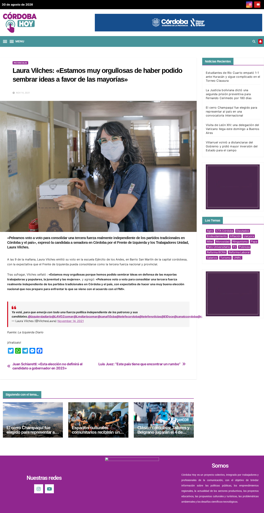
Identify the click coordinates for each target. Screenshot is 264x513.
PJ (234, 247)
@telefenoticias (150, 316)
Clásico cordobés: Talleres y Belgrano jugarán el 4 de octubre (163, 432)
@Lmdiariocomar (85, 316)
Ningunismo (240, 241)
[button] (254, 41)
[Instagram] (38, 488)
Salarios (212, 257)
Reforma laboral (239, 252)
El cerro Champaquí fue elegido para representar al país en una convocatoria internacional (231, 111)
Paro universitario (218, 247)
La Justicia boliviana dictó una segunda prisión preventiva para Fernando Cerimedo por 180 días (228, 94)
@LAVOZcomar (62, 316)
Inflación (235, 236)
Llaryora (249, 236)
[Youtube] (49, 488)
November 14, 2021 (70, 321)
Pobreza (244, 247)
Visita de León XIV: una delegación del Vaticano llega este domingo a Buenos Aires (232, 129)
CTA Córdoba (224, 230)
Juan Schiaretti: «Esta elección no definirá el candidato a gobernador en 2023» (47, 366)
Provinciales (20, 63)
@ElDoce (167, 316)
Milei (210, 241)
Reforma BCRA (216, 252)
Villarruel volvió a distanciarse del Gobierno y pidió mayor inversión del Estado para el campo (232, 146)
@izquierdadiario (40, 316)
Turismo (225, 257)
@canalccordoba (185, 316)
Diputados (242, 230)
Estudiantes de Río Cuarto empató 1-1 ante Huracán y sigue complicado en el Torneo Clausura (233, 76)
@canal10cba (107, 316)
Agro (210, 230)
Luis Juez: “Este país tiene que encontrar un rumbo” (139, 364)
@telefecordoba (127, 316)
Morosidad (223, 241)
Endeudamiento (217, 236)
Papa (254, 241)
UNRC (237, 257)
